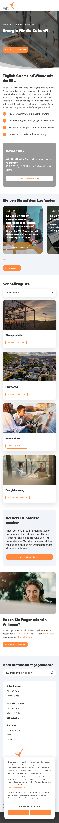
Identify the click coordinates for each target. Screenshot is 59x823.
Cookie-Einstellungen (29, 806)
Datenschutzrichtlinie (16, 788)
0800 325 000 (24, 633)
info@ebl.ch (48, 633)
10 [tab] (36, 259)
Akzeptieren (18, 813)
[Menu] (53, 5)
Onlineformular (25, 636)
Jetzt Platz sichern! (28, 178)
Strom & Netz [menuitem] (13, 691)
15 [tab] (54, 259)
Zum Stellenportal (27, 557)
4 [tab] (15, 259)
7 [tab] (25, 259)
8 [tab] (29, 259)
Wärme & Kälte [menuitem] (13, 695)
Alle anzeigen (10, 268)
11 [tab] (40, 259)
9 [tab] (33, 259)
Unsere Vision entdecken (15, 49)
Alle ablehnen (40, 813)
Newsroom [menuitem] (12, 739)
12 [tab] (43, 259)
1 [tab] (4, 259)
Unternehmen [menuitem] (13, 730)
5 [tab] (18, 259)
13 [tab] (47, 259)
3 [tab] (11, 259)
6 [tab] (22, 259)
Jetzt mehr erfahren (17, 247)
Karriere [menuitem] (11, 734)
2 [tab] (7, 259)
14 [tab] (51, 259)
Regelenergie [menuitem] (13, 717)
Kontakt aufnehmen (13, 644)
